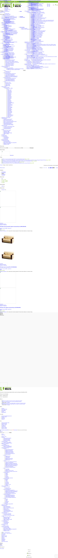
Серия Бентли (9, 92)
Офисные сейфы (29, 58)
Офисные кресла (27, 42)
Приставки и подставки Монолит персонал (12, 62)
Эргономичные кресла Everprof (31, 49)
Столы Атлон (7, 13)
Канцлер (5, 448)
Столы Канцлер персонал (9, 449)
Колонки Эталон (8, 82)
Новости (3, 419)
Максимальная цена (18, 147)
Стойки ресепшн (27, 60)
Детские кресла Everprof (30, 44)
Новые (3, 173)
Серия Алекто (9, 89)
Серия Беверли (9, 91)
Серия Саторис (32, 36)
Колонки (6, 1)
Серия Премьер (32, 33)
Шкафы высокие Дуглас (9, 458)
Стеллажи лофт (27, 59)
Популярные (4, 171)
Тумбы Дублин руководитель (9, 18)
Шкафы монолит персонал (9, 65)
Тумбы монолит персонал (9, 64)
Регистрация (2, 548)
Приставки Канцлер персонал (10, 453)
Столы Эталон (7, 84)
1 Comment (8, 402)
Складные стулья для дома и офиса (32, 50)
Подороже (3, 175)
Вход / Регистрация (5, 541)
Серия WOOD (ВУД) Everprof (31, 48)
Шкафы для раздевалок (6, 57)
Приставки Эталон (8, 83)
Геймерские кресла (6, 36)
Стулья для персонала (30, 52)
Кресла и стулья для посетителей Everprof (10, 121)
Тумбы (6, 473)
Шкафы (6, 25)
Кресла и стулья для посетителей (8, 34)
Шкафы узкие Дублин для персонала (11, 463)
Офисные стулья (4, 125)
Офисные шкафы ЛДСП (9, 30)
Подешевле (3, 174)
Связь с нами (4, 426)
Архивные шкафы (29, 65)
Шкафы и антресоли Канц (9, 470)
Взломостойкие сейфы (6, 44)
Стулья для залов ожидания (31, 51)
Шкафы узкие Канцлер (9, 450)
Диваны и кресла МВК (9, 88)
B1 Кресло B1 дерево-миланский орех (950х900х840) (10, 307)
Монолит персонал (7, 472)
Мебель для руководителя (6, 66)
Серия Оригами (32, 32)
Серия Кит (9, 99)
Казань (3, 411)
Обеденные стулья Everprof (6, 117)
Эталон (4, 24)
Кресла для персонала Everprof (31, 45)
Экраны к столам (7, 9)
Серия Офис (9, 108)
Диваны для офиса (24, 28)
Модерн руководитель (7, 77)
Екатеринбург (4, 410)
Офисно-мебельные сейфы (31, 57)
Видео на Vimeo (4, 424)
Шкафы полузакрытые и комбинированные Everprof (15, 68)
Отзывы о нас (4, 425)
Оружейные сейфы (30, 56)
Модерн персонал (6, 478)
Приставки (6, 27)
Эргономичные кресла (6, 37)
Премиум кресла (5, 38)
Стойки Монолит (29, 62)
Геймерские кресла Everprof (31, 43)
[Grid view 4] (53, 167)
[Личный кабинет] (53, 5)
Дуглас (5, 455)
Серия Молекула (9, 104)
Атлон (4, 12)
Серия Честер (32, 38)
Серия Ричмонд (32, 35)
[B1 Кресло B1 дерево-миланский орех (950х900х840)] (8, 287)
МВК (2, 186)
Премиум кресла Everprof (31, 47)
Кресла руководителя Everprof (31, 46)
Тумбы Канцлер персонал (9, 452)
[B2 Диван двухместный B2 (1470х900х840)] (8, 246)
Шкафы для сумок (29, 68)
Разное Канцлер (7, 454)
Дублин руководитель (7, 72)
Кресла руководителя (6, 33)
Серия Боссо (9, 228)
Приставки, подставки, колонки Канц (11, 471)
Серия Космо (9, 100)
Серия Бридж (9, 94)
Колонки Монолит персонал (9, 60)
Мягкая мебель (4, 86)
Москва (3, 408)
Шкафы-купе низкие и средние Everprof (13, 69)
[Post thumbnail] (12, 400)
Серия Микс (9, 103)
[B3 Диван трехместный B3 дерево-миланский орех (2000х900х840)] (8, 206)
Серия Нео (32, 30)
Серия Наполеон (9, 105)
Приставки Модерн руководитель (10, 23)
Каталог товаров (4, 427)
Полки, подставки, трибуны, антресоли (11, 61)
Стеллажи (3, 134)
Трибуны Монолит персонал (9, 63)
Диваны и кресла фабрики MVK (26, 29)
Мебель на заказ (4, 428)
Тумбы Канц (7, 469)
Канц (4, 468)
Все (2, 178)
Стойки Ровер (6, 138)
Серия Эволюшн (33, 40)
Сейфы (26, 54)
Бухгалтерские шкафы (30, 66)
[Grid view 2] (50, 167)
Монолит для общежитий (8, 446)
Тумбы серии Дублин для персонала (11, 465)
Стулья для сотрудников (7, 40)
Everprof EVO (5, 29)
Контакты (3, 418)
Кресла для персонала (7, 507)
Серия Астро (9, 90)
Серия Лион (9, 101)
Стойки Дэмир (29, 61)
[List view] (48, 167)
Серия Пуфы (32, 34)
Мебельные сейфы (29, 55)
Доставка (3, 417)
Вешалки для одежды (7, 440)
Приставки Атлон (8, 14)
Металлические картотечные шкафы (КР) (10, 142)
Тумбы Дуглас (7, 456)
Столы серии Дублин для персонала (11, 461)
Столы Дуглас (7, 457)
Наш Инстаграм (4, 423)
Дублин (5, 460)
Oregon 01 (3, 189)
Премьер (5, 444)
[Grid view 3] (52, 167)
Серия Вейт (9, 95)
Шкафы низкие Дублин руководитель (11, 17)
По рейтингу (4, 172)
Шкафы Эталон (7, 85)
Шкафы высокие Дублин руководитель (11, 16)
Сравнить (3, 540)
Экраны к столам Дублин (9, 462)
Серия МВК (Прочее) (10, 102)
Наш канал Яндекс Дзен (5, 422)
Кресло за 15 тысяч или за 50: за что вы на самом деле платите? (11, 401)
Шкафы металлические (28, 64)
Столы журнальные (28, 63)
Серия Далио (9, 97)
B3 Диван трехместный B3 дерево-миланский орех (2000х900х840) (13, 226)
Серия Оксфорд (32, 31)
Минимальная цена (3, 147)
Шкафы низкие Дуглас (8, 459)
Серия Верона (9, 96)
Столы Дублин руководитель (9, 74)
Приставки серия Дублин (9, 466)
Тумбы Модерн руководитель (9, 22)
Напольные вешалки (7, 439)
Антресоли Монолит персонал (10, 59)
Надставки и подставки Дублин (10, 467)
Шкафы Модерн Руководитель (10, 495)
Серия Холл (32, 37)
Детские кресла (5, 35)
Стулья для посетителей (30, 53)
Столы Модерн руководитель (9, 21)
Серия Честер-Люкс (33, 39)
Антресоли (6, 2)
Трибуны (6, 474)
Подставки (6, 8)
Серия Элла (32, 41)
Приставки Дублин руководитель (10, 19)
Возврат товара (4, 416)
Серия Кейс (9, 98)
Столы (6, 0)
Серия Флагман (9, 112)
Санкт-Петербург (4, 409)
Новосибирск (4, 412)
